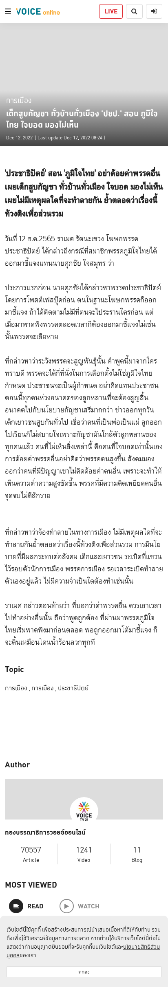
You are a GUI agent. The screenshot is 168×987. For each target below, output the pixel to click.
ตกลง (84, 972)
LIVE (110, 11)
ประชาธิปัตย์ (73, 688)
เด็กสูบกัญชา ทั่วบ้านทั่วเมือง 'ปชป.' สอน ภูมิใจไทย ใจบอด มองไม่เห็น (82, 119)
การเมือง (18, 100)
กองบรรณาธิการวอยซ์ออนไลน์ (45, 832)
